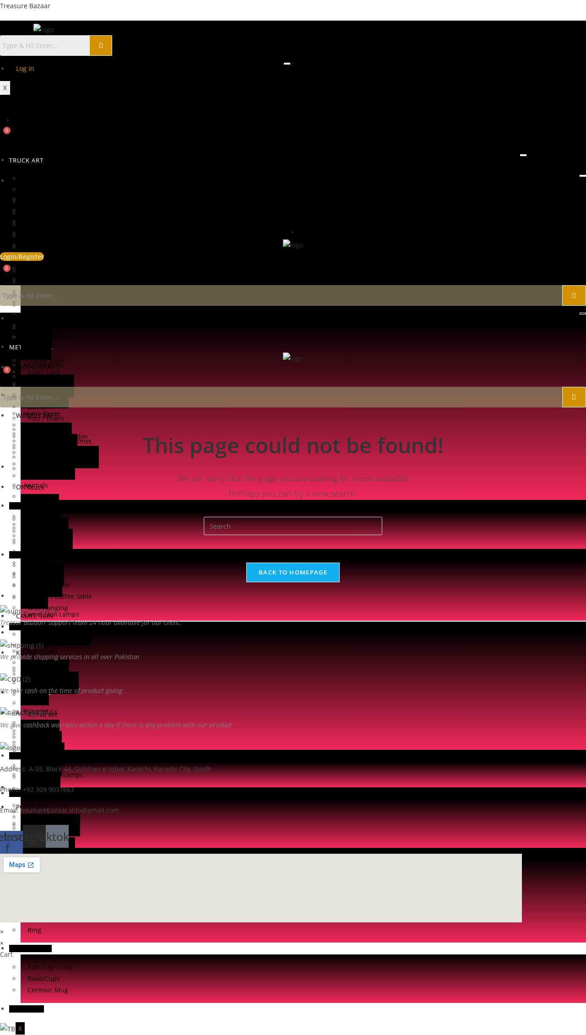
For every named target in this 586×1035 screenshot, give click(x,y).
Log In (25, 68)
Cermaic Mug (47, 990)
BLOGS (26, 1009)
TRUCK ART (26, 160)
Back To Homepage (293, 572)
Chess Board (46, 679)
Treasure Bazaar (25, 5)
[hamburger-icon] (287, 64)
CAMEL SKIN (35, 755)
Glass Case (43, 233)
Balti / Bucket (47, 337)
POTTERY (30, 948)
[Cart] (3, 136)
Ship (34, 737)
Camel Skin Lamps (55, 774)
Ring (34, 930)
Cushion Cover (49, 823)
